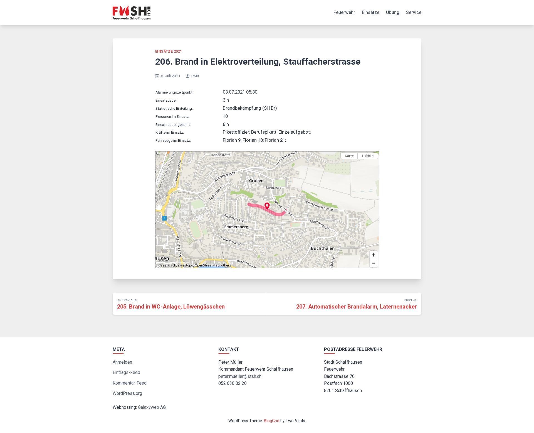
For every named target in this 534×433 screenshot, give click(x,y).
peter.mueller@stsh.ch (239, 376)
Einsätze (370, 12)
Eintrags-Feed (126, 372)
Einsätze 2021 (168, 51)
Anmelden (122, 362)
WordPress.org (127, 393)
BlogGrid (271, 421)
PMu (195, 76)
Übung (392, 12)
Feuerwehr (344, 12)
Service (413, 12)
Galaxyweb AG (152, 407)
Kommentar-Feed (130, 383)
